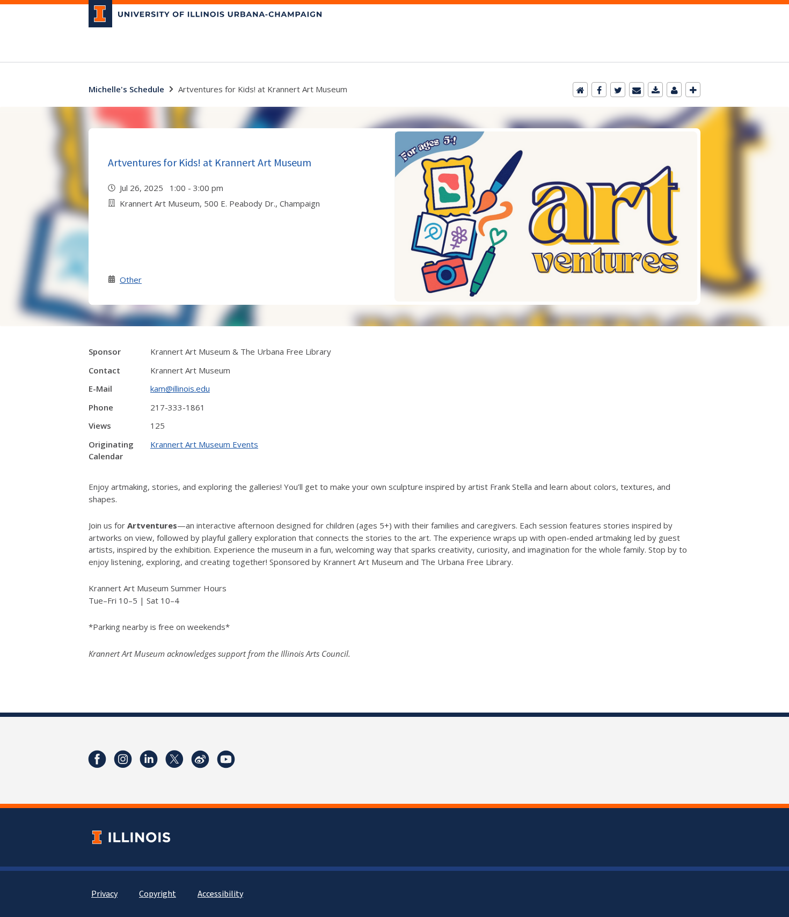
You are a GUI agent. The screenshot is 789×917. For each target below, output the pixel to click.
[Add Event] (692, 89)
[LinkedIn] (148, 759)
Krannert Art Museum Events (204, 444)
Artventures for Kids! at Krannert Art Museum (209, 162)
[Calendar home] (580, 89)
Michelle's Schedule (126, 89)
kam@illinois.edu (180, 388)
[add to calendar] (655, 89)
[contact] (674, 89)
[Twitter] (617, 89)
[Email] (636, 89)
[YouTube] (226, 759)
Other (131, 279)
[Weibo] (200, 759)
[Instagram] (123, 759)
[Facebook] (599, 89)
